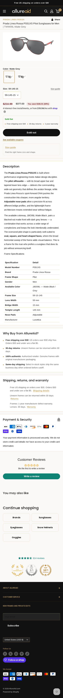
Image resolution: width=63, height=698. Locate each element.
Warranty (31, 407)
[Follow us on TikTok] (27, 654)
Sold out (31, 132)
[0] (57, 11)
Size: (10, 89)
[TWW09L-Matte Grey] (9, 77)
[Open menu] (4, 11)
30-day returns (35, 124)
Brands (16, 517)
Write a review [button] (31, 476)
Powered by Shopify (11, 692)
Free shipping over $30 (16, 124)
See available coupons (13, 140)
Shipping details (41, 390)
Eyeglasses (16, 527)
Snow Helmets (45, 527)
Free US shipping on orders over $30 (31, 3)
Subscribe (13, 625)
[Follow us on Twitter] (10, 654)
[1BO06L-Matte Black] (21, 77)
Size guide (55, 89)
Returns (14, 398)
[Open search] (46, 11)
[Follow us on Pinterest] (22, 654)
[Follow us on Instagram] (16, 654)
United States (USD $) (14, 640)
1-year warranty (51, 124)
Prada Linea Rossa (13, 19)
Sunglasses (45, 517)
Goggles (16, 537)
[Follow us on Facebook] (5, 654)
